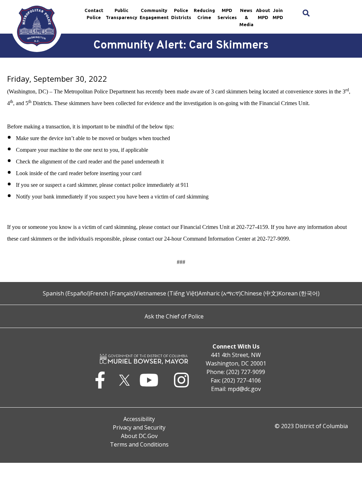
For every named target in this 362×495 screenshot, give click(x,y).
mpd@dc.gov (244, 389)
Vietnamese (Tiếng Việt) (166, 293)
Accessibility (139, 419)
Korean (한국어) (299, 293)
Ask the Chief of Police (174, 316)
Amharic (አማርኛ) (219, 293)
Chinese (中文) (259, 293)
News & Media (246, 17)
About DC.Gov (139, 436)
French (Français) (112, 293)
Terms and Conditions (139, 444)
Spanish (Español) (66, 293)
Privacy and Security (139, 427)
